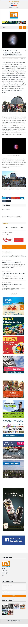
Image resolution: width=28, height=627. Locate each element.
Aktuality (5, 247)
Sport (21, 227)
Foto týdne (23, 58)
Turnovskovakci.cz (16, 620)
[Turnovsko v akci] (14, 15)
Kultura (6, 227)
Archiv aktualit (14, 294)
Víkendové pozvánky (7, 252)
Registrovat (16, 7)
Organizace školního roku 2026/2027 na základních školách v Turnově (13, 274)
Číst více (24, 256)
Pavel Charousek (6, 209)
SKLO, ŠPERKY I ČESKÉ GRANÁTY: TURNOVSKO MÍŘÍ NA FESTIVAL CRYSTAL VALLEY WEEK (14, 3)
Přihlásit (10, 7)
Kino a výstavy (14, 227)
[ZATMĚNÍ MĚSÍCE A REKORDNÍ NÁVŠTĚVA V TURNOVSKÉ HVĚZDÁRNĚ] (14, 40)
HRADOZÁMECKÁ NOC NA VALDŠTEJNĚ (11, 262)
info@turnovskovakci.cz (14, 621)
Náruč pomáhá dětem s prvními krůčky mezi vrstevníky (12, 285)
